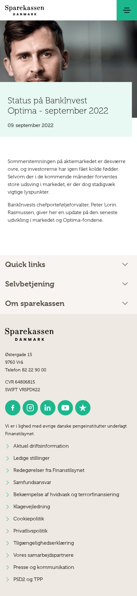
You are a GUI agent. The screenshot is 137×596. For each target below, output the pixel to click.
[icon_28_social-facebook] (12, 407)
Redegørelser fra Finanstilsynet (48, 470)
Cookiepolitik (28, 519)
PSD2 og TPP (28, 579)
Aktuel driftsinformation (41, 446)
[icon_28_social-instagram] (30, 407)
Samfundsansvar (32, 482)
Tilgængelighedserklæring (43, 543)
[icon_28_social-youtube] (65, 407)
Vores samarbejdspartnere (43, 555)
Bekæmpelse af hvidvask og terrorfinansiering (66, 494)
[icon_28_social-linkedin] (47, 407)
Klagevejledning (31, 507)
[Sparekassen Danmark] (24, 10)
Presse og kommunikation (43, 567)
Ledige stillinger (31, 458)
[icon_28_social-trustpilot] (82, 407)
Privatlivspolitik (30, 531)
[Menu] (127, 10)
